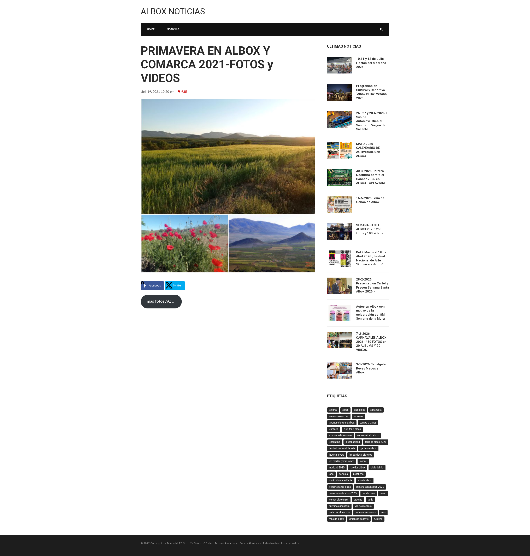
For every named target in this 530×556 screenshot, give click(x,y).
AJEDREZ (333, 410)
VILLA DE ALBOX (336, 519)
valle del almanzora (339, 512)
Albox (345, 410)
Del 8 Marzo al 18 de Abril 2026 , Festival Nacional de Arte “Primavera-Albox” (371, 258)
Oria (331, 474)
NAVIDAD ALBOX (357, 467)
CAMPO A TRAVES (368, 422)
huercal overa (336, 455)
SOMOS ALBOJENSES (338, 499)
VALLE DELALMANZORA (365, 512)
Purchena (358, 474)
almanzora (376, 410)
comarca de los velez (340, 435)
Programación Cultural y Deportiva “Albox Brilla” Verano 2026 (371, 92)
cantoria (333, 429)
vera (383, 512)
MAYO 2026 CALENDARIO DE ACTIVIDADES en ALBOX (368, 150)
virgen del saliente (359, 519)
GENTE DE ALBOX (368, 448)
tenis (370, 499)
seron (383, 493)
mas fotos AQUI (161, 301)
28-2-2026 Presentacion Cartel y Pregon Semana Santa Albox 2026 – (372, 286)
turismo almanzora (339, 506)
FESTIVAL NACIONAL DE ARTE (342, 448)
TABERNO (358, 499)
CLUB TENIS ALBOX (352, 429)
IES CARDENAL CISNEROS (360, 455)
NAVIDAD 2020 (336, 467)
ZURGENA (378, 519)
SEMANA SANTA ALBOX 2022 (343, 493)
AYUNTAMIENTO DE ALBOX (341, 422)
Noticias (173, 29)
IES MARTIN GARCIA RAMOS (341, 461)
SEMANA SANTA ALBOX (340, 487)
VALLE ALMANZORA (363, 506)
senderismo (369, 493)
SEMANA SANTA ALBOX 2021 (370, 487)
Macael (363, 461)
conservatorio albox (368, 435)
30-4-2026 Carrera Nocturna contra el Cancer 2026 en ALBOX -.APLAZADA (370, 177)
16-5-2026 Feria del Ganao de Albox (370, 200)
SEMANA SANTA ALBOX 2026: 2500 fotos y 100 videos (369, 229)
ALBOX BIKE (359, 410)
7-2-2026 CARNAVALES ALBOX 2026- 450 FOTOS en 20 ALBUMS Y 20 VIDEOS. (371, 342)
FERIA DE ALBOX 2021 (375, 442)
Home (150, 29)
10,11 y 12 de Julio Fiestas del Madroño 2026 (371, 63)
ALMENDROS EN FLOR (338, 416)
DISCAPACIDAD (353, 442)
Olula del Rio (377, 467)
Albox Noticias (173, 11)
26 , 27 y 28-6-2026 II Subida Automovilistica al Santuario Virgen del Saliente (371, 121)
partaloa (343, 474)
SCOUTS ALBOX (364, 480)
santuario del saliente (340, 480)
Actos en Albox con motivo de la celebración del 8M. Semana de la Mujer (370, 313)
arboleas (358, 416)
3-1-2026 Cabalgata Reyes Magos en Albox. (371, 368)
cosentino (334, 442)
